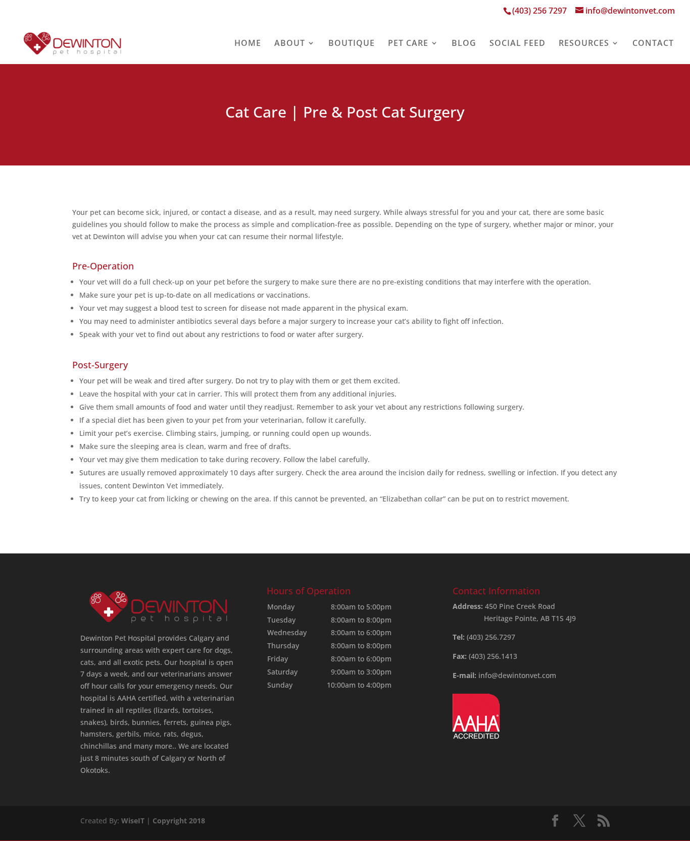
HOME (247, 43)
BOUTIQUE (351, 43)
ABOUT (289, 43)
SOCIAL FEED (517, 43)
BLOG (464, 43)
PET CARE (408, 43)
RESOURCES (584, 43)
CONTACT (653, 43)
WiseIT (132, 820)
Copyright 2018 (179, 820)
